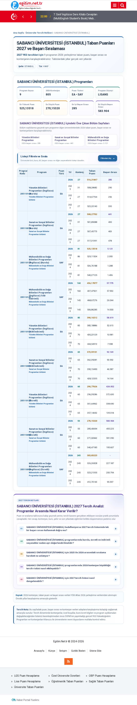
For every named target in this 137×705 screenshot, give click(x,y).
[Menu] (115, 5)
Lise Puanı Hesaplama (27, 681)
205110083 (25, 366)
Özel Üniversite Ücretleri (65, 675)
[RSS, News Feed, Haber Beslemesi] (68, 661)
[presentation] (23, 17)
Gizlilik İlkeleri (78, 650)
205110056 (25, 435)
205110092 (25, 469)
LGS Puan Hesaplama (26, 675)
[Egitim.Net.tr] (26, 5)
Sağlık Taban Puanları (101, 681)
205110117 (25, 262)
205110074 (25, 228)
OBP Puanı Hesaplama (102, 675)
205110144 (25, 193)
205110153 (25, 331)
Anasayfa (39, 650)
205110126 (25, 297)
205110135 (25, 400)
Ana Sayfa (18, 33)
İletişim (63, 650)
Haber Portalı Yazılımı (28, 700)
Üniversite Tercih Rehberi (39, 33)
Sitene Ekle (95, 650)
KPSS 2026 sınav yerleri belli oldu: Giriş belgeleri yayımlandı (73, 16)
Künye (51, 650)
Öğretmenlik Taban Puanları (67, 681)
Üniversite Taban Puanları (29, 687)
